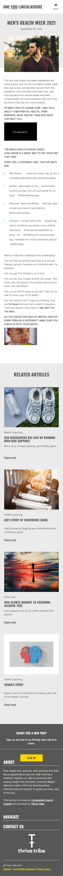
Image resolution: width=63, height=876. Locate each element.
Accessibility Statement (24, 869)
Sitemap (7, 869)
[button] (57, 7)
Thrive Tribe (37, 803)
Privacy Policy (44, 869)
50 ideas (13, 304)
